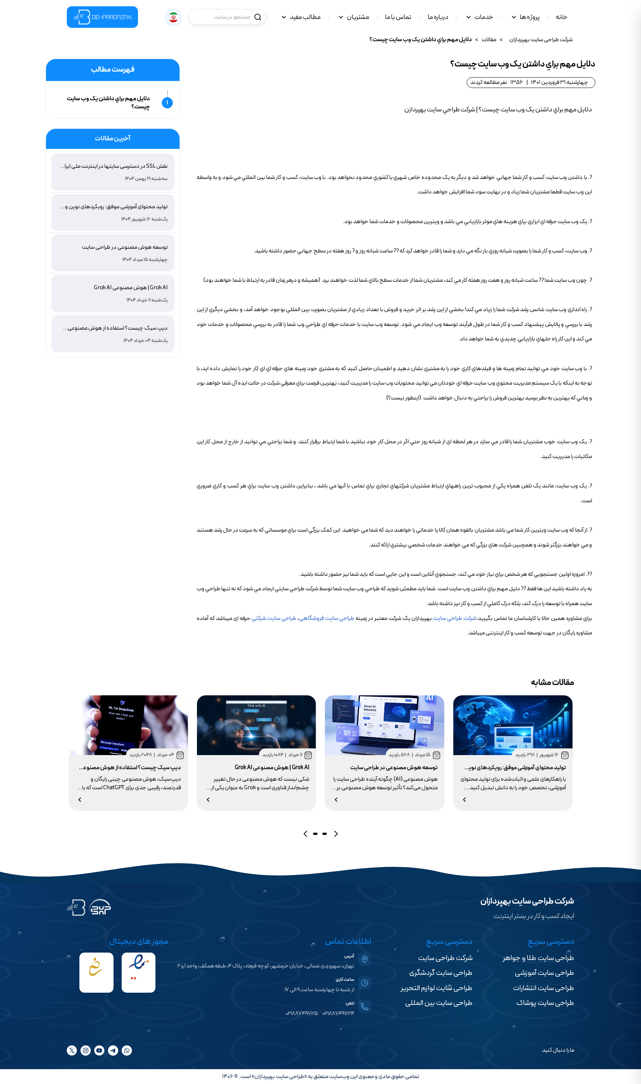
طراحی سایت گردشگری (441, 973)
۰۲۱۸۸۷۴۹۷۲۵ (302, 1013)
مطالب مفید (305, 17)
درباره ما (438, 17)
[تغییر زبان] (173, 17)
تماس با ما (398, 17)
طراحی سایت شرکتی (274, 618)
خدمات (483, 17)
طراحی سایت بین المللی (439, 1003)
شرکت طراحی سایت (454, 618)
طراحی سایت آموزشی (544, 973)
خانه (562, 17)
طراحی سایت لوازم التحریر (437, 988)
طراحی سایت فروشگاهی (326, 618)
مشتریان (358, 17)
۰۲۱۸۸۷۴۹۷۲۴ (338, 1013)
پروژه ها (530, 17)
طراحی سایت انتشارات (543, 988)
